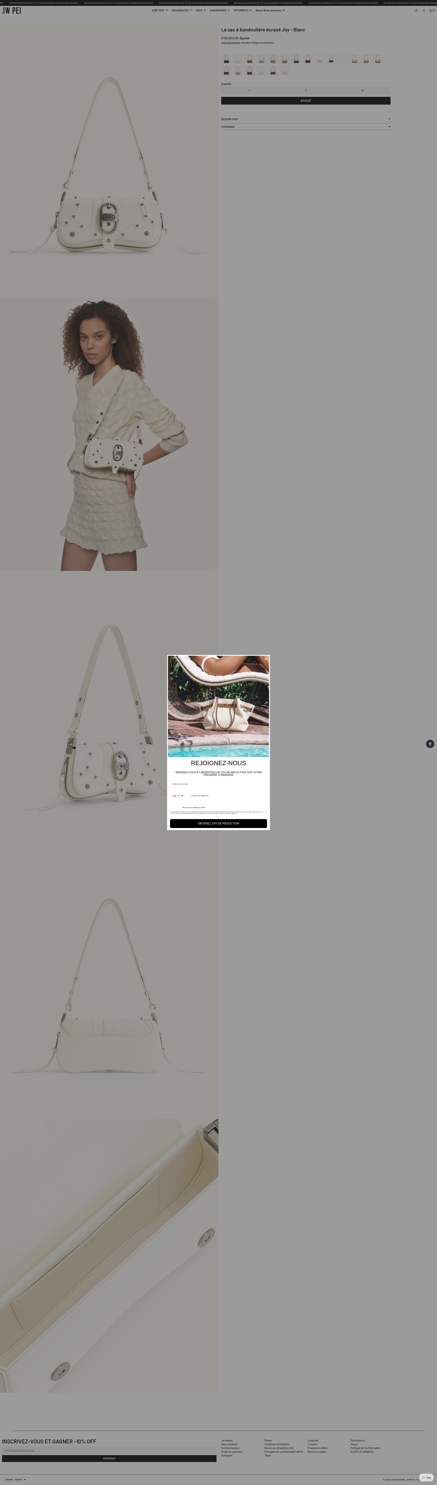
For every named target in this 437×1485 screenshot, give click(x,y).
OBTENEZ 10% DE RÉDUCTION (218, 823)
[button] (430, 744)
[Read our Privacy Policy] (266, 813)
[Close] (266, 659)
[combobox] (178, 796)
